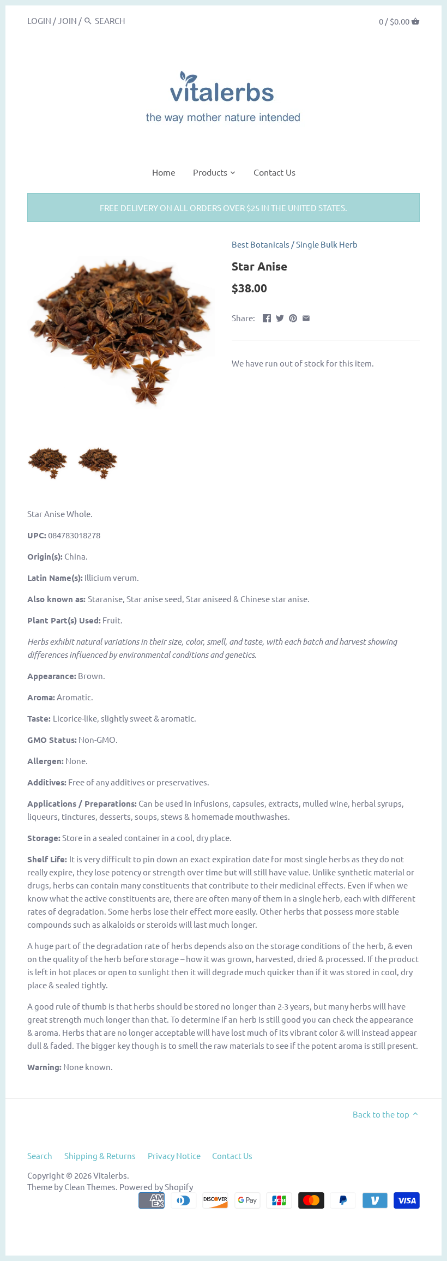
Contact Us (232, 1155)
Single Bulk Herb (327, 244)
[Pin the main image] (293, 316)
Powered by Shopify (156, 1186)
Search (39, 1155)
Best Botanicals (260, 244)
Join (67, 20)
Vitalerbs (110, 1175)
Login (39, 20)
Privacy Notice (174, 1155)
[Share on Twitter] (280, 316)
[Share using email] (306, 316)
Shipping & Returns (100, 1155)
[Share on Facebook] (267, 316)
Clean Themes (90, 1186)
